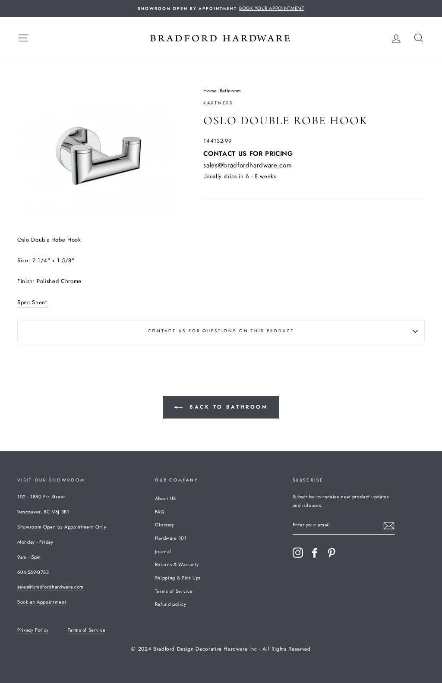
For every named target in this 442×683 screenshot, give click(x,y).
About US (165, 498)
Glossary (164, 524)
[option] (221, 8)
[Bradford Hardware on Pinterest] (331, 553)
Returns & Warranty (177, 564)
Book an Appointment (41, 601)
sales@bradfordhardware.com (247, 165)
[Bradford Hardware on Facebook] (314, 553)
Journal (163, 551)
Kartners (218, 103)
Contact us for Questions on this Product (221, 331)
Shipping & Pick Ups (178, 577)
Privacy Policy (33, 629)
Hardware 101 (171, 538)
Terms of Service (174, 591)
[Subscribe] (389, 525)
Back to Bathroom (227, 406)
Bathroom (230, 90)
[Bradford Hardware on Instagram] (298, 553)
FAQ (160, 511)
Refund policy (170, 604)
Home (210, 90)
